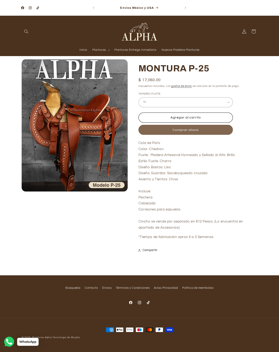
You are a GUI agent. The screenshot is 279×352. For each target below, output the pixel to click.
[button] (26, 31)
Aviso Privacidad (166, 287)
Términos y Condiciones (133, 287)
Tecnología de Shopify (66, 337)
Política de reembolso (197, 287)
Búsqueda (72, 287)
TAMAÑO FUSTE (149, 93)
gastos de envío (181, 86)
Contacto (91, 287)
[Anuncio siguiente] (185, 8)
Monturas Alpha (42, 337)
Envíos (107, 287)
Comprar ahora (186, 130)
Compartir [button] (150, 250)
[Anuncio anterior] (93, 8)
